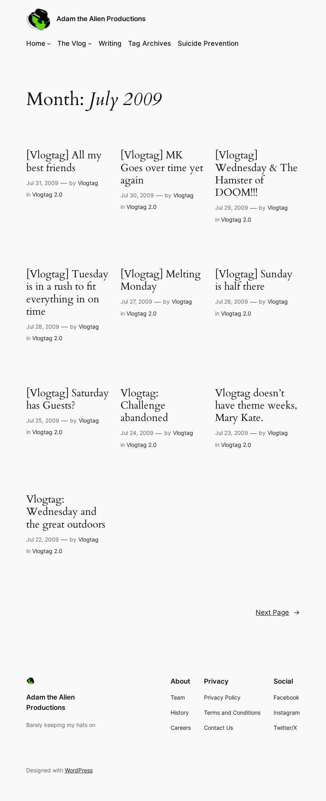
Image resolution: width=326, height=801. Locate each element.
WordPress (79, 770)
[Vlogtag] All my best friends (64, 161)
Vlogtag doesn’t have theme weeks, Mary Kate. (256, 405)
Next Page (278, 612)
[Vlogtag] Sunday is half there (254, 280)
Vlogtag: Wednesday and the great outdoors (65, 511)
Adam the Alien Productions (101, 19)
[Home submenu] (49, 43)
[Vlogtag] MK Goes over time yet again (161, 167)
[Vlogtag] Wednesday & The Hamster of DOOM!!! (256, 174)
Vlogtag (88, 182)
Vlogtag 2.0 (47, 194)
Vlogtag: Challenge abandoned (144, 405)
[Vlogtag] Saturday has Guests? (67, 399)
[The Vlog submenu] (90, 43)
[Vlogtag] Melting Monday (160, 280)
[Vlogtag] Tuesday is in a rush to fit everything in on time (67, 293)
